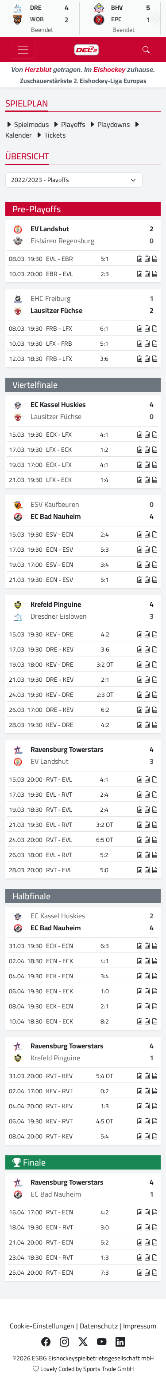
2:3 (104, 274)
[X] (83, 1342)
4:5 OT (104, 1121)
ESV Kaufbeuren (55, 504)
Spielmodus (30, 124)
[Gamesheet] (155, 259)
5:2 (104, 855)
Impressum (139, 1325)
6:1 (104, 328)
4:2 (105, 634)
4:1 (104, 434)
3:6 (104, 358)
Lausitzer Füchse (56, 310)
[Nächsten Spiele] (155, 18)
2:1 (105, 679)
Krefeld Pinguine (56, 604)
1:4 (104, 480)
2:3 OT (105, 694)
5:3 (104, 549)
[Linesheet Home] (140, 259)
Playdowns (113, 124)
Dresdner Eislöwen (59, 616)
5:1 (104, 259)
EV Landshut (50, 228)
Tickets (54, 135)
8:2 (104, 1021)
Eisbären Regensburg (62, 240)
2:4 (104, 534)
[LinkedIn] (120, 1342)
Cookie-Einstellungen (42, 1325)
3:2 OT (105, 664)
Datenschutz (99, 1325)
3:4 (104, 564)
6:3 (104, 946)
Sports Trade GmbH (108, 1369)
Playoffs (72, 124)
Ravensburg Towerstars (67, 749)
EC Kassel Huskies (58, 404)
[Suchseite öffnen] (146, 49)
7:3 (104, 1272)
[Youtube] (101, 1342)
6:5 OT (104, 840)
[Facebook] (46, 1342)
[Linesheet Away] (147, 259)
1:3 (104, 1106)
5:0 (104, 870)
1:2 (104, 449)
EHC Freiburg (50, 298)
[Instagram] (64, 1342)
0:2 (104, 1091)
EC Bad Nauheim (56, 516)
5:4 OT (104, 1076)
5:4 (104, 1136)
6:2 (105, 709)
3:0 (104, 1227)
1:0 (104, 991)
